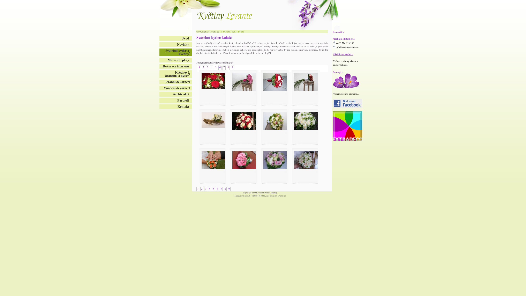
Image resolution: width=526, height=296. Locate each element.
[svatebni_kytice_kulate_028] (275, 167)
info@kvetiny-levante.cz (347, 47)
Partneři (183, 100)
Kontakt (183, 106)
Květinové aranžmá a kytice (177, 74)
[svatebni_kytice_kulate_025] (306, 128)
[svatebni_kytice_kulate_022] (244, 89)
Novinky (183, 44)
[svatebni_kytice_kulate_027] (244, 167)
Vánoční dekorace (176, 88)
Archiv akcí (181, 94)
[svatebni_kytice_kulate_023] (306, 89)
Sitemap (274, 193)
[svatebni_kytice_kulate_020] (213, 87)
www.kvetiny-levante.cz (207, 31)
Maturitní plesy (178, 60)
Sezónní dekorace (177, 82)
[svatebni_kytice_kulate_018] (275, 89)
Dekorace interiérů (176, 66)
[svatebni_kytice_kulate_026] (213, 167)
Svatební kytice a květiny (177, 52)
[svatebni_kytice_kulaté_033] (275, 128)
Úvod (185, 38)
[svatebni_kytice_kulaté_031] (306, 167)
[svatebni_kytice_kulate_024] (244, 128)
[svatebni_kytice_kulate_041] (213, 126)
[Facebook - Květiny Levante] (347, 107)
